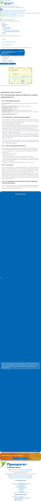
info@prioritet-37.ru (19, 7)
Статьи (21, 490)
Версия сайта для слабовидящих (9, 17)
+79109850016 (23, 10)
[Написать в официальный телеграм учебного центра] (9, 14)
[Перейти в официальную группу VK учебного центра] (9, 13)
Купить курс (4, 24)
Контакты (4, 33)
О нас (3, 23)
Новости (4, 32)
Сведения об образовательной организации (21, 483)
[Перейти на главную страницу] (7, 4)
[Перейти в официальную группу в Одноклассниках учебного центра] (12, 11)
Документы (4, 25)
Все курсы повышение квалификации (23, 497)
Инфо (3, 26)
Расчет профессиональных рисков (11, 31)
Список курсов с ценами (21, 487)
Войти (13, 19)
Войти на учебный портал (13, 6)
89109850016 (29, 478)
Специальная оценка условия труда (11, 30)
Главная (21, 482)
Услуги (3, 29)
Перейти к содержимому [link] (5, 0)
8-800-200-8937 (20, 15)
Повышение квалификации (18, 496)
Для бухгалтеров (18, 499)
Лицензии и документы (21, 484)
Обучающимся (7, 27)
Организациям (7, 28)
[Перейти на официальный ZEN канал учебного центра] (29, 13)
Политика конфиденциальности (21, 492)
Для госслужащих (19, 500)
